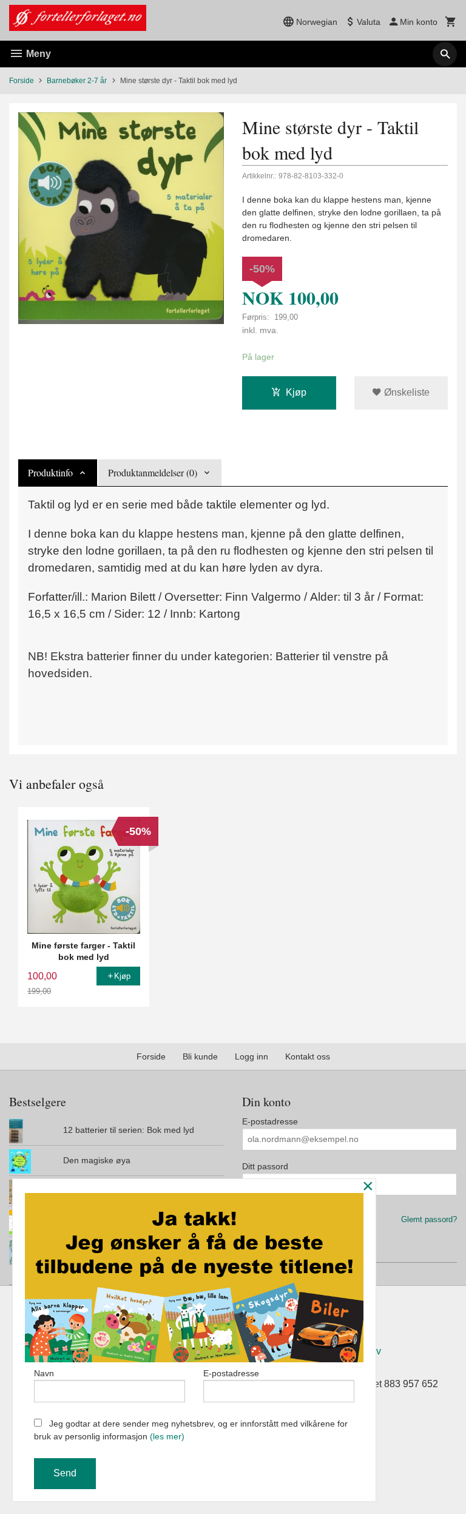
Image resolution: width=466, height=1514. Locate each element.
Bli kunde (200, 1056)
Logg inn (251, 1056)
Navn (44, 1373)
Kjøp (296, 392)
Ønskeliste (406, 392)
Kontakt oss (307, 1056)
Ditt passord (265, 1166)
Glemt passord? (429, 1219)
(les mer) (167, 1436)
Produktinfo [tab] (50, 472)
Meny (37, 54)
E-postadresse (270, 1121)
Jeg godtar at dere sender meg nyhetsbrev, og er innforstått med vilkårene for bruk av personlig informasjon (191, 1430)
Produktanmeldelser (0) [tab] (152, 472)
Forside (21, 80)
